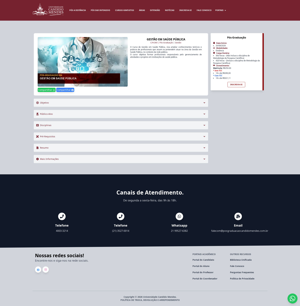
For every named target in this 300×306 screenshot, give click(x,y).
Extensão (155, 10)
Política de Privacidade (242, 278)
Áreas (142, 10)
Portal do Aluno (201, 266)
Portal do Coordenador (204, 278)
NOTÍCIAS (169, 10)
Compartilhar (45, 89)
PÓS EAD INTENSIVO (100, 10)
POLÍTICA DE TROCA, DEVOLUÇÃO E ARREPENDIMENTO (150, 299)
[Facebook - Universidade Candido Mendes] (38, 270)
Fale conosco (204, 10)
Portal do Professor (202, 272)
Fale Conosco (237, 266)
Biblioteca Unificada (241, 259)
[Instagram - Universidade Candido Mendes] (45, 269)
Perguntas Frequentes (242, 272)
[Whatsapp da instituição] (293, 298)
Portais (219, 10)
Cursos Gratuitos (124, 10)
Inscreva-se (185, 10)
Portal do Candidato (203, 259)
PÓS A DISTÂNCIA (77, 10)
